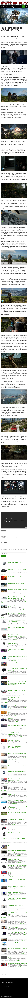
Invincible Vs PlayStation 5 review (15, 705)
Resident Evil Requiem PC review (15, 786)
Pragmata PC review (12, 718)
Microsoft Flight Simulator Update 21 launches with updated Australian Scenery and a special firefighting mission (17, 725)
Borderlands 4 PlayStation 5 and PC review (17, 963)
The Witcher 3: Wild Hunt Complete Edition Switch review (12, 537)
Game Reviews (4, 25)
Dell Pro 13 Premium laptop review (15, 892)
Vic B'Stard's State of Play (7, 7)
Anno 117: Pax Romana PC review (15, 920)
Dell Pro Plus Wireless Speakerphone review (17, 865)
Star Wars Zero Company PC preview (16, 583)
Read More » (6, 566)
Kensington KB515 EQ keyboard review (16, 613)
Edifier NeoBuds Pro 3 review (14, 832)
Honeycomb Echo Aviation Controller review (17, 826)
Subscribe (3, 555)
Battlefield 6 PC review (13, 938)
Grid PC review (4, 541)
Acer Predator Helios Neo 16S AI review (16, 932)
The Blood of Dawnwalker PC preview (16, 576)
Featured (3, 530)
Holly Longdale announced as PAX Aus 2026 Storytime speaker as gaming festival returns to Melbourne (17, 683)
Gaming (8, 25)
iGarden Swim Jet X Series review (15, 800)
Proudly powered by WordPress (6, 996)
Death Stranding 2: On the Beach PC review (17, 765)
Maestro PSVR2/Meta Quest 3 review (16, 886)
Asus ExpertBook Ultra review (14, 662)
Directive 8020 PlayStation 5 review (16, 675)
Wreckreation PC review (13, 942)
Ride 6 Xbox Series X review (14, 845)
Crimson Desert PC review (14, 759)
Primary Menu (26, 6)
